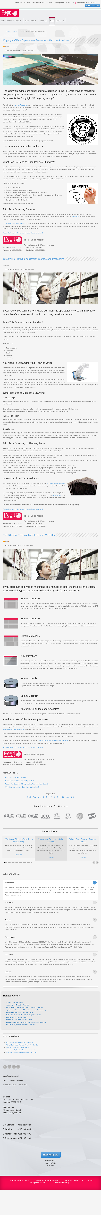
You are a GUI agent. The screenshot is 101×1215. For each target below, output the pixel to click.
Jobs (5, 1080)
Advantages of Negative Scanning (17, 1005)
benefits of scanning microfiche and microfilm (53, 741)
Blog (52, 21)
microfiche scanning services (15, 223)
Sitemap (12, 1080)
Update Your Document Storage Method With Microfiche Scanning (27, 784)
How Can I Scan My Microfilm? (15, 778)
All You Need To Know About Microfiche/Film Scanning (24, 1007)
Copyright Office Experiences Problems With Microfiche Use (36, 40)
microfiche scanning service (55, 483)
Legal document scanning (60, 1183)
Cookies (20, 1080)
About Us (43, 21)
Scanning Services (14, 21)
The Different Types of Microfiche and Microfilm (29, 535)
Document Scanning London (19, 1180)
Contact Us (60, 21)
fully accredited (58, 495)
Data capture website (72, 1180)
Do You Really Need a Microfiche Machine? (20, 1025)
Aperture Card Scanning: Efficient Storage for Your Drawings (26, 1010)
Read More (18, 855)
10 (63, 797)
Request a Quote (8, 233)
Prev (34, 797)
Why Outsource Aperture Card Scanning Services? (22, 787)
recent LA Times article (20, 105)
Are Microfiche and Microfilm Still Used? (19, 1012)
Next (67, 797)
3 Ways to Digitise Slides (14, 1002)
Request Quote (50, 1154)
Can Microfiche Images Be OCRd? (17, 1017)
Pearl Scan (75, 217)
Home (3, 21)
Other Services (30, 21)
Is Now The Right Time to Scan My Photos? (19, 781)
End (72, 797)
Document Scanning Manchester (47, 1180)
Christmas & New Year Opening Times (19, 1020)
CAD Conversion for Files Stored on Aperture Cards (23, 1015)
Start (29, 797)
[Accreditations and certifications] (50, 816)
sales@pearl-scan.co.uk (35, 233)
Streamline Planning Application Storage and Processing (33, 259)
